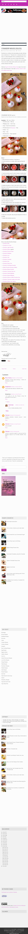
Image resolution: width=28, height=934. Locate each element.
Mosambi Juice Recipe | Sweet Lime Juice (15, 755)
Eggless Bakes (4, 652)
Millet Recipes (4, 664)
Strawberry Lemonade (7, 259)
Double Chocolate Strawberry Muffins (10, 267)
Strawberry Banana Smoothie (8, 269)
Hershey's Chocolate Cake (12, 748)
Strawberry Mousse (6, 249)
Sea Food (3, 673)
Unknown (7, 415)
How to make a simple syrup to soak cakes (15, 528)
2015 (4, 844)
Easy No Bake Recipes (5, 648)
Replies (8, 401)
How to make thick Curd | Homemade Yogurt (16, 534)
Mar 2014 (4, 861)
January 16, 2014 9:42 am (15, 415)
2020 (4, 836)
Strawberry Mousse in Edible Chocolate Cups (11, 277)
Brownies (3, 638)
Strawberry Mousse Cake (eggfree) (9, 281)
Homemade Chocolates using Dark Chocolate (16, 554)
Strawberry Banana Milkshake (8, 275)
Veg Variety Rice (4, 683)
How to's (3, 656)
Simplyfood (8, 386)
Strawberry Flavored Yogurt (8, 251)
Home (14, 368)
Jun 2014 (4, 856)
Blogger (22, 930)
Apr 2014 (4, 859)
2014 (4, 846)
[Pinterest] (11, 4)
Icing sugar (13, 127)
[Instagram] (14, 4)
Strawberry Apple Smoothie (8, 247)
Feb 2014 (4, 863)
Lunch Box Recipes (5, 660)
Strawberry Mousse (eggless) (11, 48)
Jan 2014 (4, 864)
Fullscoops (10, 404)
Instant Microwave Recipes (6, 658)
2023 (4, 833)
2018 (4, 839)
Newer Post (4, 368)
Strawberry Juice (6, 261)
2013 (4, 866)
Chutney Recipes (4, 644)
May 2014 (4, 858)
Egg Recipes (3, 650)
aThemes (12, 932)
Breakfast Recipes (5, 636)
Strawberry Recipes (12, 50)
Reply (6, 382)
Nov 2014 (4, 849)
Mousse (8, 50)
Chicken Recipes (4, 642)
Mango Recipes (4, 662)
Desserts (3, 646)
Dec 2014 (4, 847)
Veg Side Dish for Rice (5, 681)
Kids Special (4, 50)
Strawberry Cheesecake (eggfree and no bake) (11, 279)
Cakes (2, 640)
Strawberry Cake (6, 257)
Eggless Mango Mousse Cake (13, 547)
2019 (4, 838)
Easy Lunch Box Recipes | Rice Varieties (15, 761)
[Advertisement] (14, 27)
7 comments (19, 50)
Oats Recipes (4, 669)
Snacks (2, 677)
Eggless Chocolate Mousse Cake (13, 560)
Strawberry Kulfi (6, 243)
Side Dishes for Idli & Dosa (6, 675)
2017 (4, 841)
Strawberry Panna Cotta (7, 263)
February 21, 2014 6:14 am (15, 424)
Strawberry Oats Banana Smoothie (9, 265)
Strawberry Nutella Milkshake (8, 273)
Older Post (24, 368)
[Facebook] (8, 4)
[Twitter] (5, 4)
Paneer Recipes (4, 671)
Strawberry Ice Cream (7, 245)
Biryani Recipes (4, 634)
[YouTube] (2, 4)
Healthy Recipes (4, 654)
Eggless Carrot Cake (11, 567)
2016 (4, 842)
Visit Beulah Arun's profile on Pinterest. (9, 892)
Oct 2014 (4, 850)
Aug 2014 (4, 853)
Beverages (3, 632)
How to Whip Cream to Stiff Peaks (13, 541)
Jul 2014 (4, 855)
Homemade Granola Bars (12, 521)
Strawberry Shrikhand (7, 253)
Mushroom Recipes (5, 665)
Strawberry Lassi (6, 255)
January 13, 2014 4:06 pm (16, 386)
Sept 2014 (4, 852)
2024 (4, 832)
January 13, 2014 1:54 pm (17, 377)
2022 (4, 835)
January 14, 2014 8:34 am (16, 394)
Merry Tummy (8, 377)
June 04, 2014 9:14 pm (14, 431)
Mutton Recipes (4, 667)
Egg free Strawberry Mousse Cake (11, 67)
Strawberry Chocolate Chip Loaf (9, 271)
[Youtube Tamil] (16, 4)
